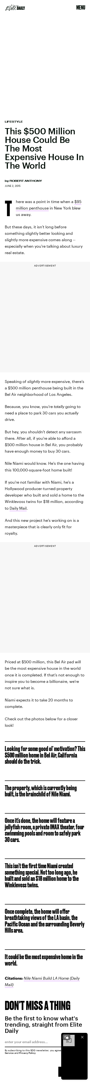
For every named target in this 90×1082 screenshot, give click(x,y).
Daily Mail (18, 508)
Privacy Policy (27, 1052)
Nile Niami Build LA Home (46, 978)
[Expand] (66, 1037)
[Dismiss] (82, 1037)
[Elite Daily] (15, 8)
